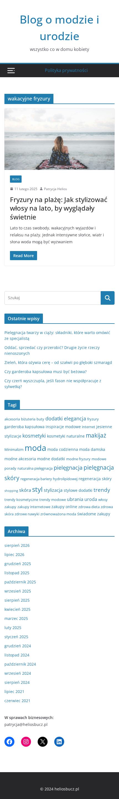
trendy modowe (52, 499)
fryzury (93, 419)
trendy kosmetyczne (21, 499)
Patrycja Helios (55, 189)
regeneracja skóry (95, 478)
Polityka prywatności (66, 70)
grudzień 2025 (17, 563)
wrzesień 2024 (17, 673)
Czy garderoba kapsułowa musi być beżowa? (45, 371)
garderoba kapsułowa (24, 426)
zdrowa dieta (89, 506)
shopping (11, 491)
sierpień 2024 (17, 682)
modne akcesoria (20, 458)
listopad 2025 (16, 572)
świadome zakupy (93, 513)
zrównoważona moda (58, 513)
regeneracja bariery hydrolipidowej (48, 478)
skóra (25, 490)
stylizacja (53, 490)
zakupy (10, 506)
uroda (90, 499)
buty (40, 419)
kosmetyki (34, 435)
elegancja (75, 418)
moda (35, 447)
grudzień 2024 (17, 645)
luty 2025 (12, 627)
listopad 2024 (16, 655)
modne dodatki (51, 458)
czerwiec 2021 (17, 700)
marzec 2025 (16, 618)
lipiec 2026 (14, 554)
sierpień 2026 (17, 545)
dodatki (54, 418)
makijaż (96, 435)
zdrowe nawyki (27, 513)
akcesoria (12, 419)
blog (15, 179)
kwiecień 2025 (17, 609)
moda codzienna (62, 449)
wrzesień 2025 (17, 591)
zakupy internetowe (33, 506)
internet (88, 426)
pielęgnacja (68, 467)
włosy (103, 499)
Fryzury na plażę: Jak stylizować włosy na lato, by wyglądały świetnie (58, 208)
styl (37, 489)
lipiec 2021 (14, 691)
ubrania (75, 499)
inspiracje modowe (63, 426)
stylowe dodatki (78, 490)
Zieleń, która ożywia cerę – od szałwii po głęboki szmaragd (58, 362)
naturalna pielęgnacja (35, 468)
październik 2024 (20, 664)
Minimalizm (14, 449)
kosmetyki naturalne (66, 436)
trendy (102, 489)
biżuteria (28, 419)
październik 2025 (20, 582)
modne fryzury (78, 458)
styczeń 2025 (16, 636)
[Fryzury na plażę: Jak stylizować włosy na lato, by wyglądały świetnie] (59, 139)
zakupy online (64, 506)
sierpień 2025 (17, 600)
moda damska (92, 449)
